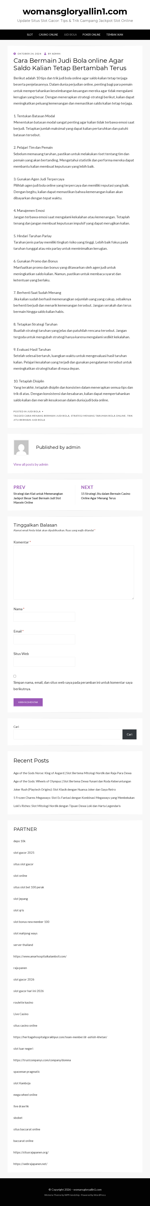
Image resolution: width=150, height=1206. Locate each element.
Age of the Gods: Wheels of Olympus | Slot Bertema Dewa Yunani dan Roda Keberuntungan (72, 781)
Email (18, 631)
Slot (30, 34)
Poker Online (91, 34)
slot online (20, 875)
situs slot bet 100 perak (28, 887)
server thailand (23, 945)
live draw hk (21, 1106)
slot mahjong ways (25, 933)
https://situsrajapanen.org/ (31, 1152)
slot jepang (20, 898)
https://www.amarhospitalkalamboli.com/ (40, 956)
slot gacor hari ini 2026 (28, 991)
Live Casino (21, 1014)
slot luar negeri (23, 1048)
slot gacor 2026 (23, 979)
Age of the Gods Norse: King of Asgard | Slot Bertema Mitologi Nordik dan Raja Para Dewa (72, 773)
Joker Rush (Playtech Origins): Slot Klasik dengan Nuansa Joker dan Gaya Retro (64, 789)
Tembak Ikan (114, 34)
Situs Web (21, 653)
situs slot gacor (23, 864)
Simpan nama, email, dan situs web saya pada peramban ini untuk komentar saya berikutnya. (72, 685)
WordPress (100, 1194)
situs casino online (25, 1025)
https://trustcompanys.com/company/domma (42, 1060)
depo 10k (19, 841)
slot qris (18, 910)
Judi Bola (70, 34)
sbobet (17, 1117)
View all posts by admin (30, 464)
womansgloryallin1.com (75, 11)
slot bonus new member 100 (31, 921)
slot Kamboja (21, 1083)
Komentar (22, 542)
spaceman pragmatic (26, 1071)
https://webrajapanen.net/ (30, 1164)
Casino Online (48, 34)
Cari (16, 726)
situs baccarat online (26, 1129)
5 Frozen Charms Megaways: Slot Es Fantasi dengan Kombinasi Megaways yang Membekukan (74, 797)
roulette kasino (23, 1002)
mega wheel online (25, 1094)
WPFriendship (71, 1194)
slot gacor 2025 (23, 852)
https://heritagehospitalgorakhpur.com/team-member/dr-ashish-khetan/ (60, 1037)
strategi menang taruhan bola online (98, 415)
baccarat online (23, 1140)
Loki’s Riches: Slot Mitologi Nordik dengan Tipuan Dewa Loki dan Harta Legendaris (67, 806)
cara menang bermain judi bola (47, 415)
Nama (18, 609)
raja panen (20, 968)
